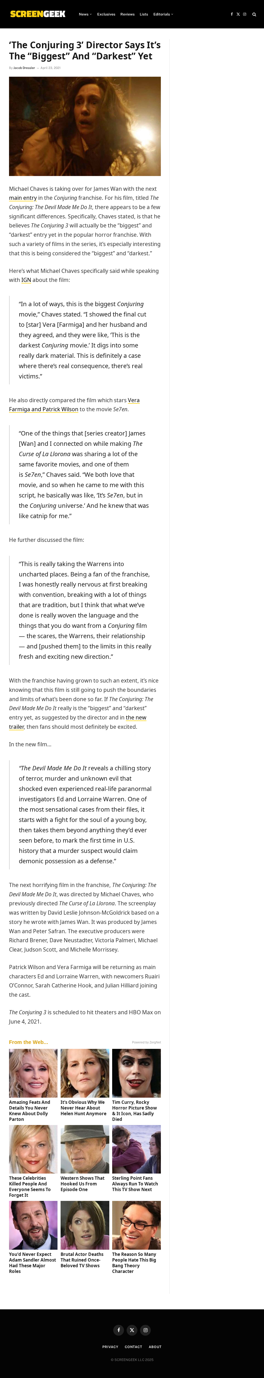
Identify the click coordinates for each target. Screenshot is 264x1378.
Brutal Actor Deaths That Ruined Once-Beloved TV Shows (82, 1260)
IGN (26, 279)
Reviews (127, 14)
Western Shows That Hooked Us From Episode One (82, 1183)
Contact (133, 1347)
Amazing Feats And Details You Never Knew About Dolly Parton (29, 1110)
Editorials (161, 14)
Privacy (110, 1347)
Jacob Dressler (24, 68)
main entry (23, 197)
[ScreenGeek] (37, 14)
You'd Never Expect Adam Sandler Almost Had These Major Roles (32, 1262)
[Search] (253, 14)
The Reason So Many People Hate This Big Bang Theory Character (134, 1262)
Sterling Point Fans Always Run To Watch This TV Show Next (135, 1183)
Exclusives (106, 14)
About (155, 1347)
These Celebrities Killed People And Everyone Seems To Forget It (30, 1186)
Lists (144, 14)
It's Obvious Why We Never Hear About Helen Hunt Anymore (83, 1107)
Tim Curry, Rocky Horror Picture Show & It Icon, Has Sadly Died (134, 1110)
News (83, 14)
